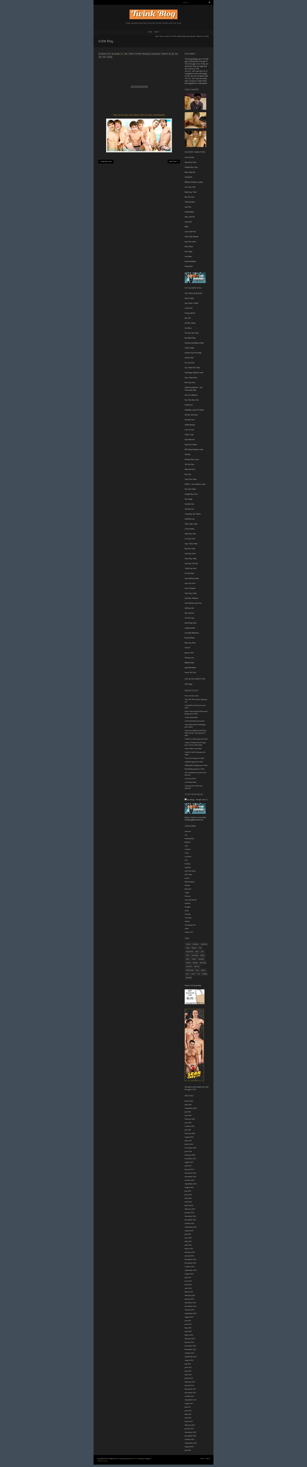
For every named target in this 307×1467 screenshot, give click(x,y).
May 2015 (188, 1241)
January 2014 (189, 1299)
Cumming (195, 955)
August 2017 (189, 1162)
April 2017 (188, 1166)
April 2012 (188, 1375)
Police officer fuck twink (193, 748)
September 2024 (191, 1108)
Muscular (188, 889)
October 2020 (189, 1126)
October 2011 (189, 1396)
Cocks (161, 36)
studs (187, 910)
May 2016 (188, 1198)
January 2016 (189, 1212)
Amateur (195, 944)
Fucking (187, 864)
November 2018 (190, 1148)
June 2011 (188, 1411)
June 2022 (188, 1115)
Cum (187, 955)
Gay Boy (188, 867)
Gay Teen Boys (190, 871)
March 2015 (189, 1249)
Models (187, 885)
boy (200, 948)
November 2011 (190, 1393)
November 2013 (190, 1306)
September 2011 (191, 1400)
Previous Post (106, 161)
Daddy (202, 955)
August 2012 (189, 1360)
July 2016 (188, 1191)
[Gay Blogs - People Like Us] (196, 799)
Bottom (194, 948)
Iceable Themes (102, 1461)
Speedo (187, 903)
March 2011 (189, 1421)
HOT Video (173, 36)
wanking (109, 57)
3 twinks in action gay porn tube (196, 739)
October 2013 (189, 1310)
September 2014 (191, 1270)
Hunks (187, 878)
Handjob (201, 959)
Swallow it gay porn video (194, 762)
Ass (186, 835)
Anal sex (188, 831)
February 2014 (190, 1295)
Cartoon (188, 849)
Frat (186, 860)
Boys (172, 54)
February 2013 (190, 1339)
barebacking (189, 838)
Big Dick (187, 842)
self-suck (189, 966)
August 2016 (189, 1187)
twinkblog (116, 54)
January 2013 (189, 1342)
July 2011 (188, 1407)
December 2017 (190, 1158)
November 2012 (190, 1349)
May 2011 (188, 1414)
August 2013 (189, 1317)
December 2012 (190, 1346)
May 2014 (188, 1285)
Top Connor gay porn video (194, 758)
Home (150, 32)
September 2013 (191, 1313)
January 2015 (189, 1256)
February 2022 (190, 1119)
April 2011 (188, 1418)
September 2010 (191, 1443)
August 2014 (189, 1274)
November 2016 (190, 1176)
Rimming (203, 963)
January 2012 (189, 1385)
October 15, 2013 (106, 54)
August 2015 (189, 1231)
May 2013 (188, 1328)
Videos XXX (199, 36)
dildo (187, 959)
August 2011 (189, 1403)
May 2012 (188, 1371)
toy (199, 974)
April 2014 (188, 1288)
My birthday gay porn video (195, 769)
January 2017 (189, 1169)
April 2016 (188, 1202)
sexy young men (190, 36)
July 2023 (188, 1112)
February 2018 (190, 1155)
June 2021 (188, 1122)
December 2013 (190, 1303)
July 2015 (188, 1234)
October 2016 (189, 1180)
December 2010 (190, 1432)
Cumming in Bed (190, 782)
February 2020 (190, 1133)
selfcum (196, 966)
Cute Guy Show (190, 778)
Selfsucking (189, 970)
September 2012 (191, 1357)
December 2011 (190, 1389)
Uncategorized (190, 925)
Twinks (187, 921)
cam (202, 951)
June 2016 (188, 1194)
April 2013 (188, 1331)
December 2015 (190, 1216)
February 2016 (190, 1209)
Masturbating (181, 36)
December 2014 (190, 1259)
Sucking (187, 914)
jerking (188, 963)
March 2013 (189, 1335)
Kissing (195, 963)
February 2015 (190, 1252)
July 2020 (188, 1130)
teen (100, 57)
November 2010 (190, 1436)
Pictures (188, 896)
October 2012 (189, 1353)
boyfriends (189, 951)
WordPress (134, 1458)
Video (187, 928)
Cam (186, 846)
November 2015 (190, 1220)
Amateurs (204, 944)
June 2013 (188, 1324)
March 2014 (189, 1292)
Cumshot (166, 36)
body (187, 948)
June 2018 (188, 1151)
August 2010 (189, 1447)
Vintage (204, 974)
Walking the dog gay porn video (196, 765)
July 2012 (188, 1364)
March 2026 (189, 1101)
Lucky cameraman (191, 717)
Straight (187, 907)
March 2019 (189, 1144)
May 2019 (188, 1140)
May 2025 (188, 1104)
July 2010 (188, 1450)
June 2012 (188, 1367)
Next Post (173, 161)
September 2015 (191, 1227)
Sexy (176, 54)
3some (188, 944)
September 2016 (191, 1184)
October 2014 (189, 1267)
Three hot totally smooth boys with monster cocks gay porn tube (195, 732)
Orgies (187, 892)
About (156, 32)
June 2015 (188, 1238)
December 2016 (190, 1173)
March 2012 (189, 1378)
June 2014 (188, 1281)
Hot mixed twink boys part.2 (195, 721)
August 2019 (189, 1137)
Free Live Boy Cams (192, 696)
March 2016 (189, 1205)
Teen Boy (188, 918)
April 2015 (188, 1245)
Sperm (203, 970)
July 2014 (188, 1277)
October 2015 (189, 1223)
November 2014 (190, 1263)
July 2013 (188, 1321)
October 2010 (189, 1439)
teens (104, 57)
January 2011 (189, 1429)
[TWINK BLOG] (153, 11)
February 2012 (190, 1382)
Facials (194, 959)
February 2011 (190, 1425)
